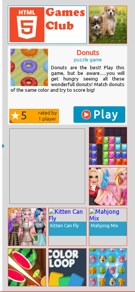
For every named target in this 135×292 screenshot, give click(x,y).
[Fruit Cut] (27, 267)
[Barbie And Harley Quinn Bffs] (108, 186)
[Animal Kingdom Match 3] (108, 267)
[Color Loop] (67, 267)
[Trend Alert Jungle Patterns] (27, 227)
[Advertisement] (47, 166)
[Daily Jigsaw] (108, 25)
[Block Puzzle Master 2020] (108, 146)
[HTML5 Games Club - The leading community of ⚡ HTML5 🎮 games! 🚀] (47, 24)
